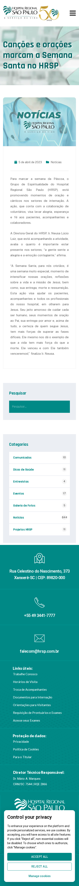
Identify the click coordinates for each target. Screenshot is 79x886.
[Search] (64, 407)
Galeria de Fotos (24, 505)
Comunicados (22, 458)
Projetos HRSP (22, 529)
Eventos (18, 493)
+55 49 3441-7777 (39, 615)
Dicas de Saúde (23, 469)
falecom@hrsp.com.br (39, 651)
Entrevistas (21, 481)
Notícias (56, 162)
